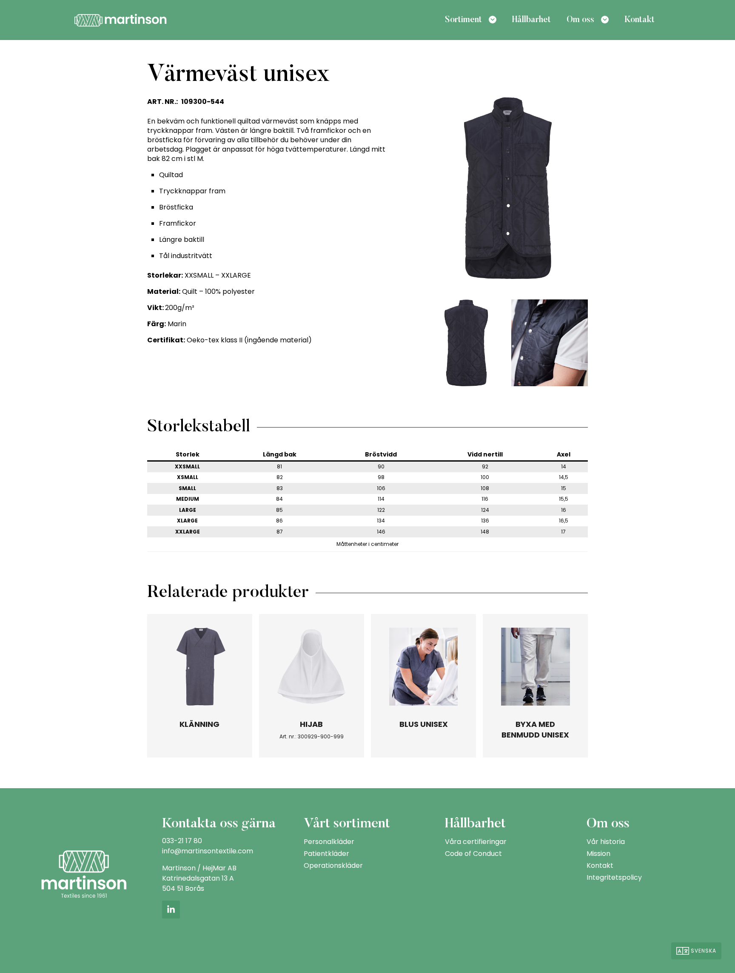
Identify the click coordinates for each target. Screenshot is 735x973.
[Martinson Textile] (120, 19)
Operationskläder (333, 865)
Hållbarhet (531, 20)
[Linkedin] (171, 909)
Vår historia (606, 842)
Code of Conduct (473, 853)
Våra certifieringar (476, 842)
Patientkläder (326, 853)
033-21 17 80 (182, 841)
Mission (598, 853)
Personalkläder (329, 842)
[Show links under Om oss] (605, 19)
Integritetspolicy (614, 877)
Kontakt (639, 20)
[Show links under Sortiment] (492, 19)
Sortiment (463, 20)
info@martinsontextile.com (207, 851)
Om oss (580, 20)
